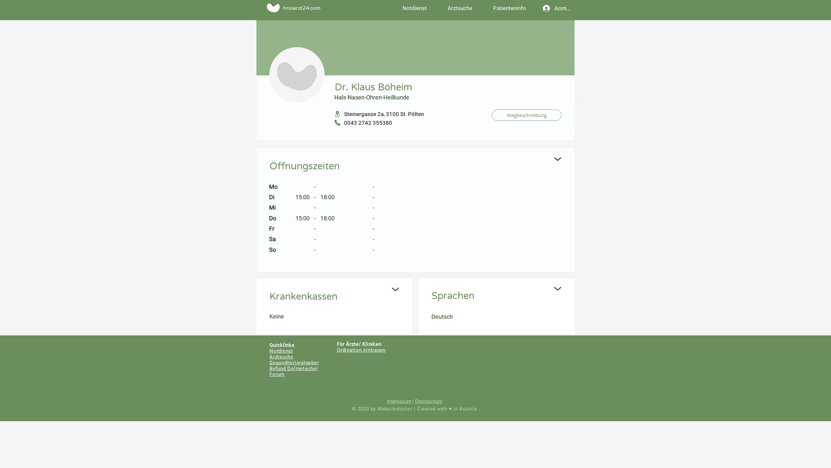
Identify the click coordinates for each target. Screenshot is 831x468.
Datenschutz (428, 401)
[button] (509, 8)
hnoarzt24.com (301, 8)
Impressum (399, 401)
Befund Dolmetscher (293, 368)
